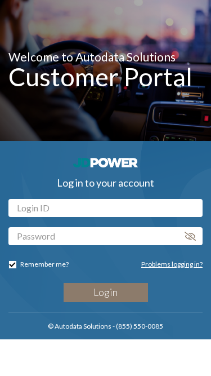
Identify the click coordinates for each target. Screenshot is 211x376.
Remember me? (44, 264)
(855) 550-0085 (139, 326)
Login (105, 292)
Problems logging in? (172, 264)
